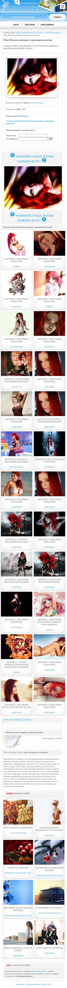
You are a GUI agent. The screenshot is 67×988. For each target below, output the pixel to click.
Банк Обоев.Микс (39, 971)
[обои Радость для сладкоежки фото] (18, 812)
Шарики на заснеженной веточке (49, 869)
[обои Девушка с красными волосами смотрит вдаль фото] (16, 689)
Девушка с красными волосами (16, 260)
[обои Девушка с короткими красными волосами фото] (16, 363)
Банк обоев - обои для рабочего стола (30, 984)
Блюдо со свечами (18, 868)
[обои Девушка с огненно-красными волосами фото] (16, 524)
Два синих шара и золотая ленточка (18, 909)
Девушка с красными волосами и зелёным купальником (49, 622)
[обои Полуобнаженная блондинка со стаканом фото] (49, 812)
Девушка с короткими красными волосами (16, 380)
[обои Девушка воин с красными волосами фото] (49, 443)
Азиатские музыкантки (49, 948)
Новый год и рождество (18, 873)
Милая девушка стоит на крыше (18, 949)
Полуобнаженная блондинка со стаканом (49, 829)
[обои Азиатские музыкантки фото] (49, 932)
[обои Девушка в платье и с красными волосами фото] (16, 443)
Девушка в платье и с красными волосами (17, 460)
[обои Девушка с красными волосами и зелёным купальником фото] (49, 604)
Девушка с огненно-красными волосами (16, 540)
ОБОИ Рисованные (52, 33)
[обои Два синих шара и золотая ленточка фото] (18, 892)
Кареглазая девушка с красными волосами (49, 420)
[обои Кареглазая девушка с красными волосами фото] (49, 403)
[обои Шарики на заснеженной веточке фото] (49, 852)
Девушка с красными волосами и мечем (49, 580)
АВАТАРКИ (30, 25)
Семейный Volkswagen (49, 908)
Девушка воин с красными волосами (49, 460)
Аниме (16, 266)
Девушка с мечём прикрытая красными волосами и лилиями (17, 664)
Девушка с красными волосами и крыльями (16, 580)
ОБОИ (16, 25)
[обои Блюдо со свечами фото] (18, 852)
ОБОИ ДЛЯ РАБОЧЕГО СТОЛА (29, 33)
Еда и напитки (18, 833)
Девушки (49, 387)
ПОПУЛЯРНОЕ (47, 25)
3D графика (17, 347)
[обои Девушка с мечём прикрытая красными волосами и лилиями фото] (16, 646)
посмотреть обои (36, 103)
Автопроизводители (49, 913)
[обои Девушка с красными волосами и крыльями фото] (16, 564)
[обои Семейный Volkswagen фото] (49, 892)
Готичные (49, 266)
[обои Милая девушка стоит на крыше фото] (18, 932)
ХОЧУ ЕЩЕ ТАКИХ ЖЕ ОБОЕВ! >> (18, 720)
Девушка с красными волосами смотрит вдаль (16, 706)
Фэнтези (16, 307)
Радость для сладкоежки (18, 828)
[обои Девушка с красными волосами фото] (16, 243)
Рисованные (23, 116)
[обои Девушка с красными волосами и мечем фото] (49, 564)
